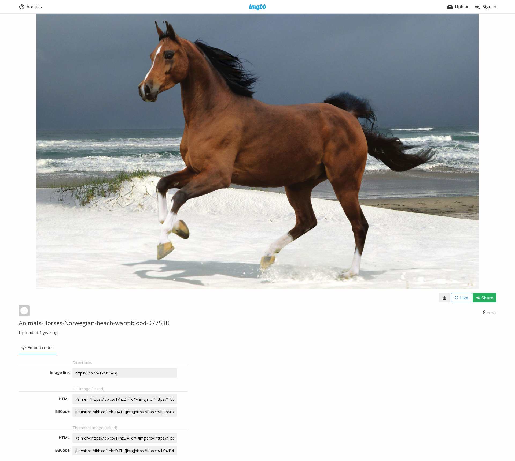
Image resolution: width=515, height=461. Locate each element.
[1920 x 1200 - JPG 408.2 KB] (444, 297)
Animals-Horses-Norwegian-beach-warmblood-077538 (94, 323)
